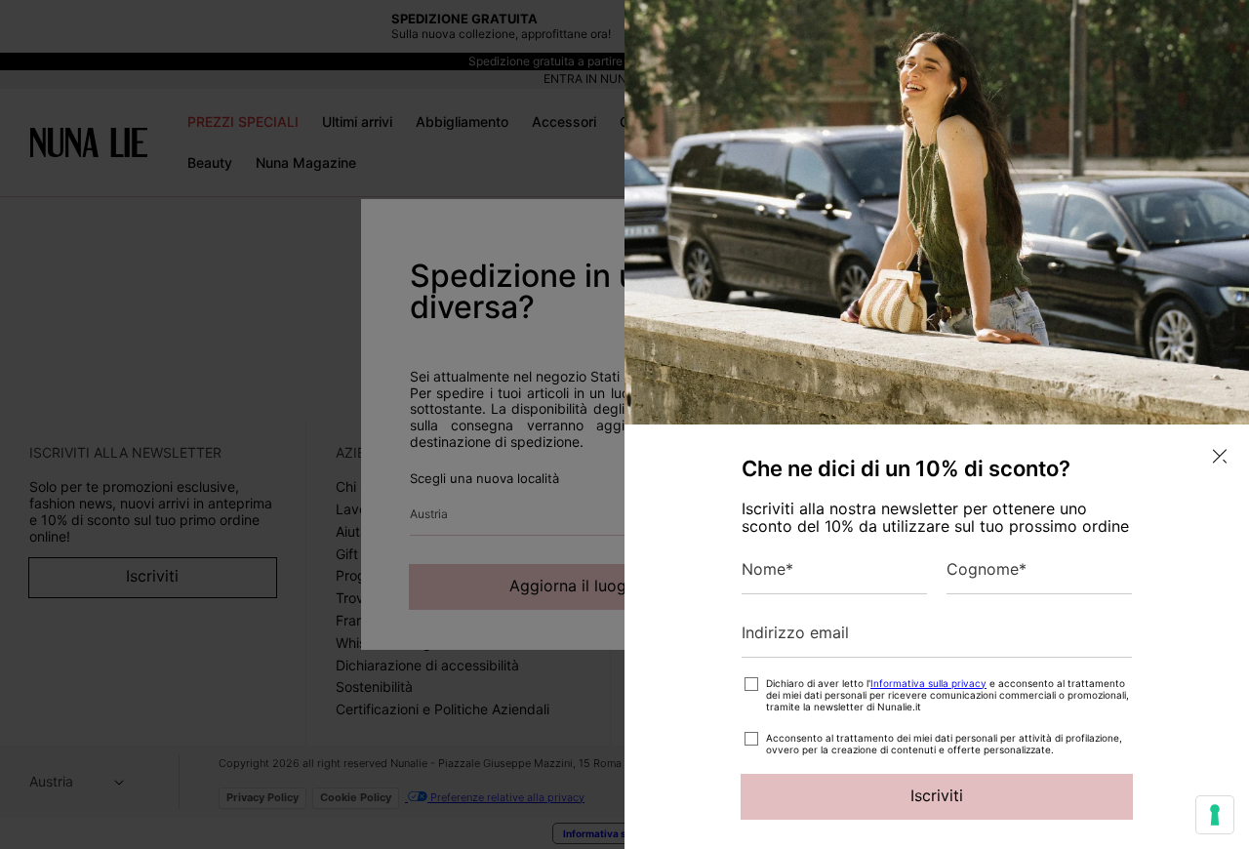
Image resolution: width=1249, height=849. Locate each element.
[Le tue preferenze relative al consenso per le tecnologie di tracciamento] (1214, 814)
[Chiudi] (1219, 456)
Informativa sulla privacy (928, 683)
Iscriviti (936, 795)
